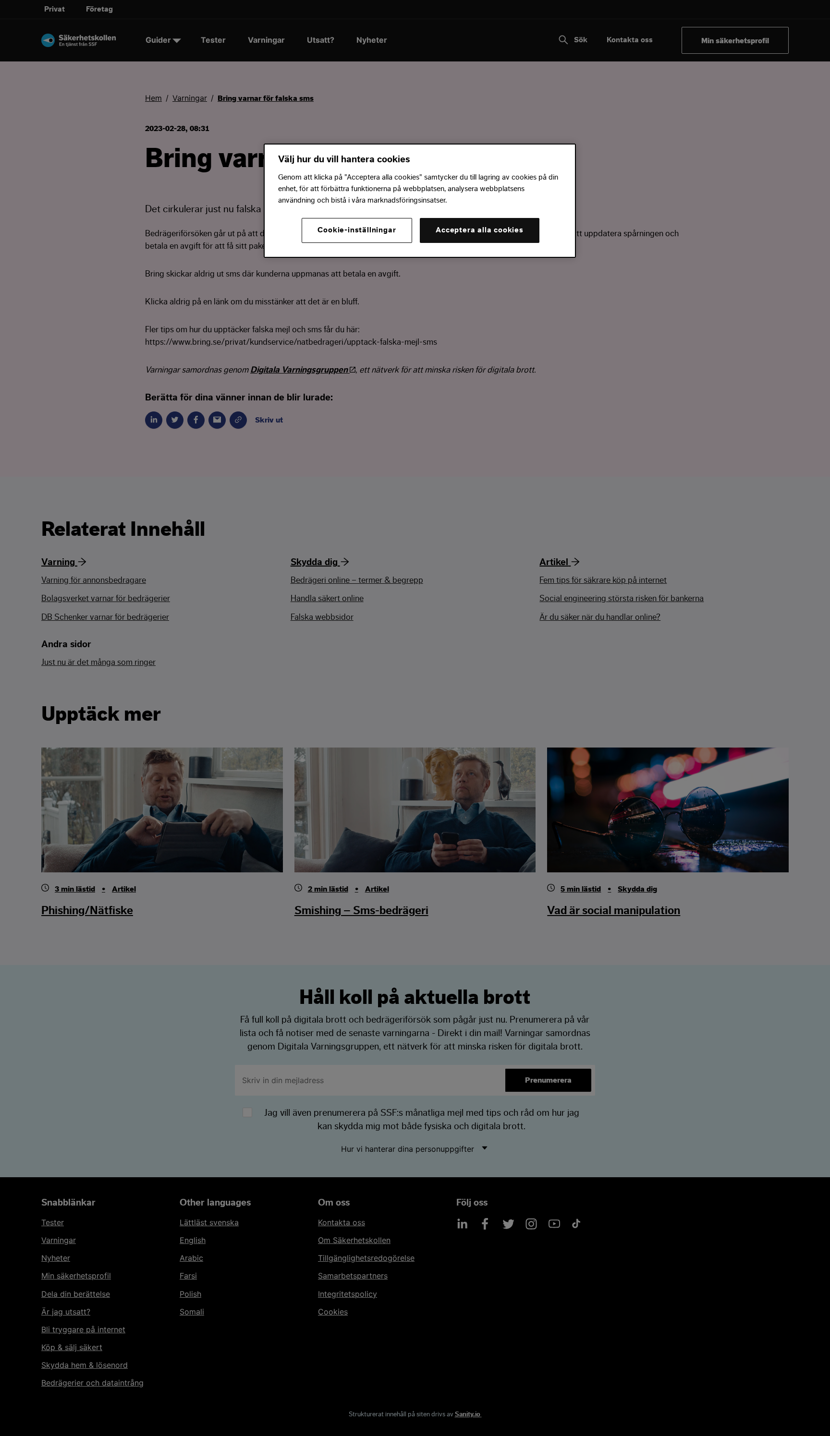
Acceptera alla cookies (480, 230)
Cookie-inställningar (356, 230)
